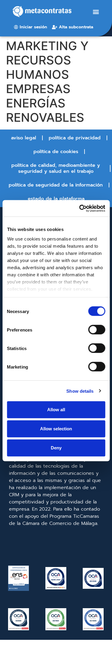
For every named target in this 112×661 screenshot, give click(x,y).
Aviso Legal (23, 137)
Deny (56, 447)
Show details (79, 390)
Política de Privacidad (75, 137)
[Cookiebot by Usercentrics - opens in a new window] (79, 208)
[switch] (96, 330)
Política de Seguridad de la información (56, 185)
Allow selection (56, 428)
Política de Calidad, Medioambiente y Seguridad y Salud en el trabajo (55, 168)
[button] (96, 12)
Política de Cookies (55, 151)
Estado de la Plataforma (56, 198)
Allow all (56, 409)
